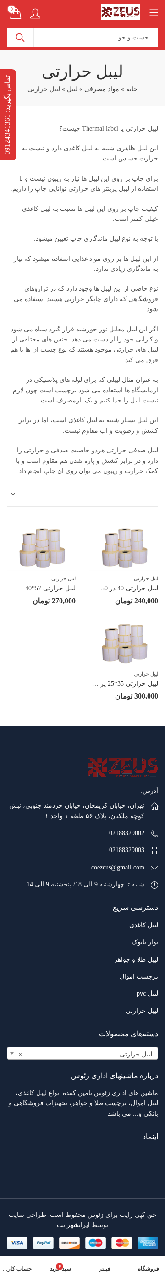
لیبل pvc (147, 993)
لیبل (72, 89)
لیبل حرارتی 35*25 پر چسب (120, 683)
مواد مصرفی (101, 89)
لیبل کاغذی (143, 925)
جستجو (20, 37)
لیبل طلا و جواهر (136, 959)
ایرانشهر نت (73, 1224)
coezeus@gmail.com (117, 867)
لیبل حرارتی (146, 578)
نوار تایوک (145, 942)
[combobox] (82, 1053)
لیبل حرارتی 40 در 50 (129, 588)
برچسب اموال (139, 976)
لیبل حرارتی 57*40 (50, 588)
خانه (132, 89)
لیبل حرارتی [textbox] (85, 1054)
